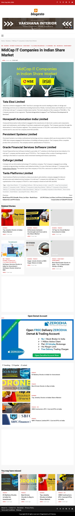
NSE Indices (60, 45)
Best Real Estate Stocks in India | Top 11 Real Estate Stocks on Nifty (62, 248)
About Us (4, 508)
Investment (26, 45)
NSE (55, 45)
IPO (38, 407)
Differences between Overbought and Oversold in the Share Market (37, 217)
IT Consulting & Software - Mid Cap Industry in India (33, 185)
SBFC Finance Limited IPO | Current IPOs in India (16, 419)
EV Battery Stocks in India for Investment (16, 373)
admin (3, 60)
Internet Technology (16, 45)
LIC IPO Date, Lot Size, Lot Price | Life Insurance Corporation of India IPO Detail (56, 197)
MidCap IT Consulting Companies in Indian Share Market (18, 189)
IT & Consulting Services (38, 45)
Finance (35, 227)
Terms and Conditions (8, 510)
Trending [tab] (6, 365)
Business (6, 45)
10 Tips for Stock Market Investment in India (62, 217)
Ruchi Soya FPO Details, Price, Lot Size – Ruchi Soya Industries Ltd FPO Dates (20, 197)
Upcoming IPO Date (24, 191)
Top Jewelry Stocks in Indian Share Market (12, 217)
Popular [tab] (16, 365)
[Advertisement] (37, 294)
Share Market (67, 45)
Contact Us (12, 508)
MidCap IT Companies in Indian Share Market (33, 187)
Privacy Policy (29, 508)
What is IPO (34, 191)
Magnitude (43, 514)
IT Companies (49, 45)
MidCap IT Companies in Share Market (57, 187)
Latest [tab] (24, 365)
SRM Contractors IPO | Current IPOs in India (16, 408)
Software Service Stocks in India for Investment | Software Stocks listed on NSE (12, 248)
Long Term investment (61, 185)
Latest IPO (51, 185)
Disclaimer (20, 508)
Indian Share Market (9, 168)
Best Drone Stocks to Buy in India (16, 385)
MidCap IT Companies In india (11, 187)
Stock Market (13, 191)
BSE (2, 45)
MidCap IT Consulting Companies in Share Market (48, 189)
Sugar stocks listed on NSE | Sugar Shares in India (37, 248)
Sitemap (18, 510)
